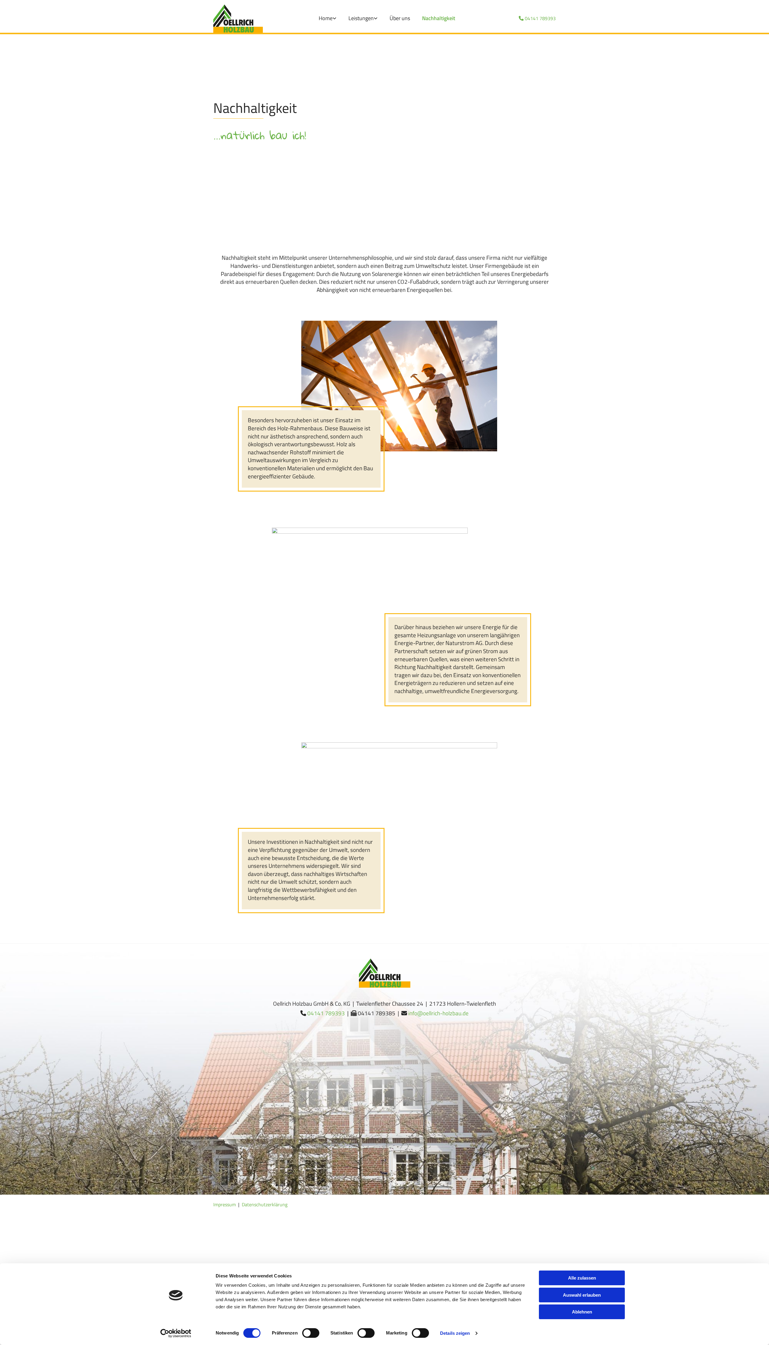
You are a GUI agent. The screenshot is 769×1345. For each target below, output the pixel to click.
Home (326, 18)
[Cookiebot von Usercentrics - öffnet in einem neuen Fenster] (176, 1333)
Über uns (400, 18)
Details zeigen (455, 1333)
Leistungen (361, 18)
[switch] (310, 1333)
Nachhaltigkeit (438, 18)
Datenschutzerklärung (264, 1204)
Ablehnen (582, 1311)
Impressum (224, 1204)
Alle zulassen (582, 1277)
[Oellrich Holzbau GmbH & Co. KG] (238, 19)
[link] (327, 18)
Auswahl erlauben (582, 1295)
